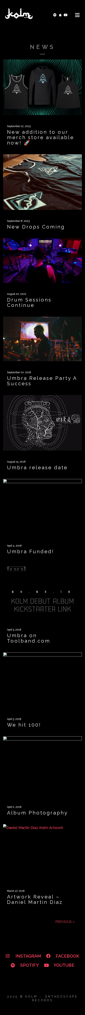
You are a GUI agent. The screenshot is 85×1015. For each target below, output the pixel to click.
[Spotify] (55, 15)
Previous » (64, 922)
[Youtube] (65, 15)
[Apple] (60, 15)
